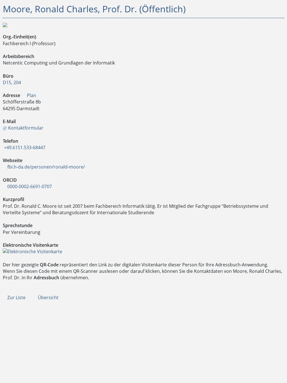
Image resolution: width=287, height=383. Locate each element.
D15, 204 (12, 82)
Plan (31, 95)
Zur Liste (16, 297)
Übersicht (48, 297)
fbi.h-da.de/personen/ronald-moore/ (45, 167)
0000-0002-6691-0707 (29, 186)
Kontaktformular (25, 128)
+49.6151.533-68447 (24, 147)
